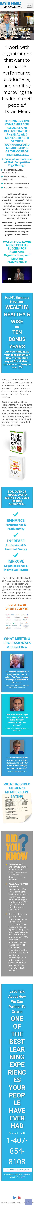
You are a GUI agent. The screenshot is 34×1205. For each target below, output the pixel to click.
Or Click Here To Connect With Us (18, 1170)
